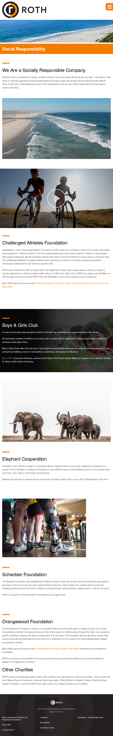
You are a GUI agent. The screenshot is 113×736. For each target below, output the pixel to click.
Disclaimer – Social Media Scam (90, 717)
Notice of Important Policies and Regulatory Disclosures (15, 718)
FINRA (57, 712)
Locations (44, 717)
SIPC (62, 712)
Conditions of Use (47, 727)
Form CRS (6, 725)
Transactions (45, 722)
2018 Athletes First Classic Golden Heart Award (57, 648)
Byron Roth (7, 358)
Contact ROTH (8, 730)
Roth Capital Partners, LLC (52, 709)
